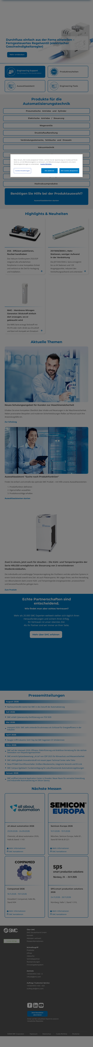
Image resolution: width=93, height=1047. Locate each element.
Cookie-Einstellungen (22, 171)
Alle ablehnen (49, 171)
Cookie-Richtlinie (46, 164)
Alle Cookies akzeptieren (69, 171)
